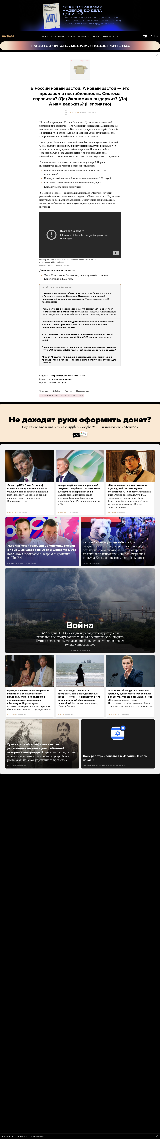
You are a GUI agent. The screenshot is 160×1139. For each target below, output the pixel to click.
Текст (47, 275)
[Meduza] (8, 36)
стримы (45, 207)
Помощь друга (110, 36)
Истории (60, 36)
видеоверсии (87, 203)
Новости (47, 36)
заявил (96, 122)
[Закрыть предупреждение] (157, 1136)
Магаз (96, 36)
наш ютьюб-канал (52, 203)
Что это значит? (35, 1136)
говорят (90, 146)
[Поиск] (151, 36)
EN (157, 36)
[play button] (66, 112)
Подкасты (84, 36)
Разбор (71, 36)
